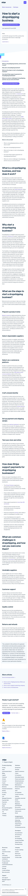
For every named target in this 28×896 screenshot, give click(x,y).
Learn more (5, 41)
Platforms (17, 788)
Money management (20, 786)
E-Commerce (18, 775)
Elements (4, 786)
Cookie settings (6, 870)
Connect (4, 781)
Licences (4, 866)
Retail (16, 813)
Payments (4, 802)
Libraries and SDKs (19, 840)
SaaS (16, 790)
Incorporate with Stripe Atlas (10, 24)
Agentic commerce (19, 771)
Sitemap (4, 868)
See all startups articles (8, 677)
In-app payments (19, 783)
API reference (18, 834)
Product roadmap (19, 849)
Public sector (18, 811)
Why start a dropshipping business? (11, 67)
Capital (3, 775)
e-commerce (19, 93)
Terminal (4, 813)
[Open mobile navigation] (25, 2)
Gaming (17, 796)
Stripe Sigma (5, 809)
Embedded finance (19, 777)
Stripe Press (18, 855)
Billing (3, 773)
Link (3, 796)
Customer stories (6, 851)
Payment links (5, 800)
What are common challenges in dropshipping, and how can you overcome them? (13, 78)
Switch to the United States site (10, 892)
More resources (6, 7)
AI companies (18, 792)
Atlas (3, 769)
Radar (3, 806)
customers (11, 559)
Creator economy (19, 794)
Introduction (5, 61)
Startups (15, 7)
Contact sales (14, 713)
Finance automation (19, 779)
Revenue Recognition (7, 807)
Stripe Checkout (10, 485)
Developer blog (18, 844)
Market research (6, 315)
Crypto (3, 783)
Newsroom (17, 853)
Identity (4, 790)
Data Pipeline (5, 784)
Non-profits (18, 807)
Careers (17, 851)
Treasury (4, 815)
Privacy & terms (6, 861)
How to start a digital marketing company (14, 685)
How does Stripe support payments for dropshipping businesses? (12, 74)
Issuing (3, 794)
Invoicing (4, 792)
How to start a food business (11, 687)
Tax (3, 811)
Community (5, 855)
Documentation (18, 832)
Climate (4, 779)
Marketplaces (18, 784)
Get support (5, 877)
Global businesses (19, 781)
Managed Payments (7, 798)
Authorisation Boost (7, 771)
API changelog (18, 838)
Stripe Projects (18, 842)
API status (17, 836)
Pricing (3, 767)
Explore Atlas (5, 731)
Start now (5, 713)
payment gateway (13, 424)
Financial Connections (7, 788)
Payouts (4, 804)
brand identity (21, 406)
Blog (3, 853)
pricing (16, 512)
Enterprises (18, 767)
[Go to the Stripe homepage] (3, 760)
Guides (4, 849)
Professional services (20, 809)
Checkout (4, 777)
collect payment (18, 189)
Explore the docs (6, 747)
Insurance (17, 801)
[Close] (25, 889)
